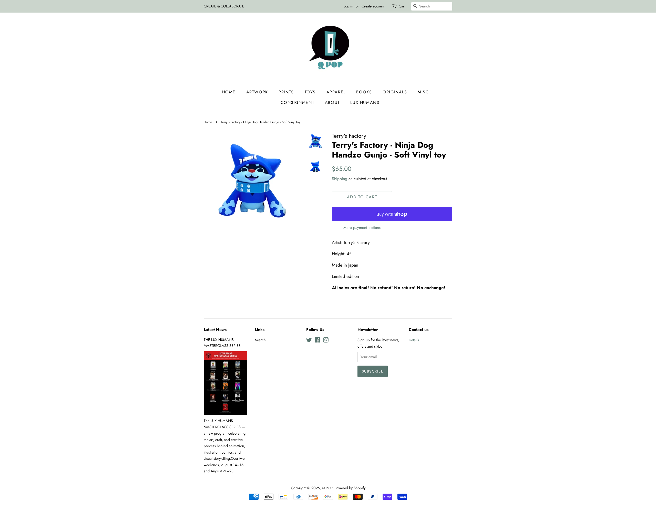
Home (228, 92)
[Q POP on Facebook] (317, 341)
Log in (348, 6)
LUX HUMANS (364, 102)
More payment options (362, 227)
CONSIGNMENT (297, 102)
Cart (402, 6)
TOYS (310, 92)
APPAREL (336, 92)
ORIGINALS (395, 92)
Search (260, 339)
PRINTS (286, 92)
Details (414, 339)
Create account (373, 6)
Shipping (339, 179)
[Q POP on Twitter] (309, 341)
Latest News (215, 329)
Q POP (327, 488)
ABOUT (332, 102)
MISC (423, 92)
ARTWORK (257, 92)
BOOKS (364, 92)
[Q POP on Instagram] (326, 341)
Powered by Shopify (349, 488)
